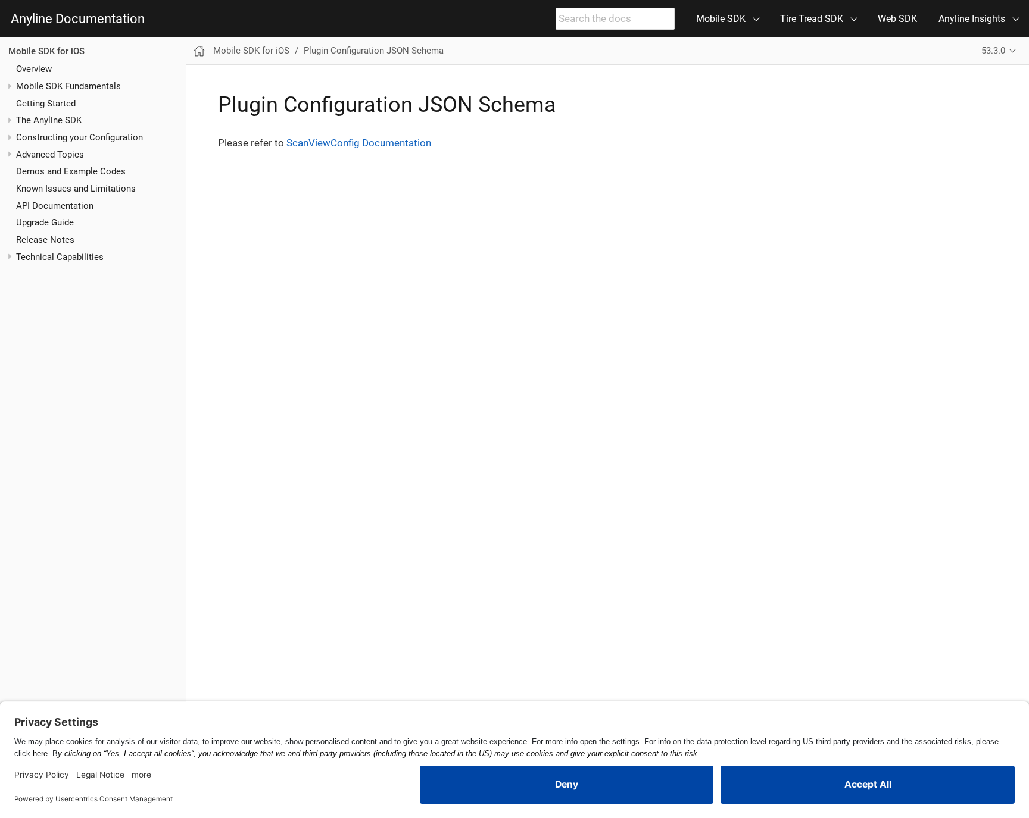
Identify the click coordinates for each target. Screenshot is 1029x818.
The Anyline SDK (49, 120)
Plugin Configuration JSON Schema (374, 50)
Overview (34, 69)
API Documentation (54, 205)
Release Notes (45, 239)
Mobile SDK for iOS (46, 51)
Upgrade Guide (45, 222)
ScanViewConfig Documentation (358, 143)
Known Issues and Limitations (76, 188)
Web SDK (897, 18)
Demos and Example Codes (71, 171)
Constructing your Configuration (79, 137)
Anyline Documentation (78, 19)
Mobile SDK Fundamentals (68, 86)
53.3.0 (993, 50)
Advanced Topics (50, 154)
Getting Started (46, 103)
